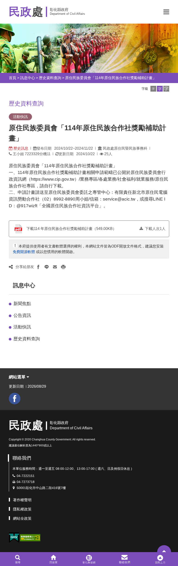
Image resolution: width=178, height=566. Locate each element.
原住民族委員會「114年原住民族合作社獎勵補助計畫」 (110, 78)
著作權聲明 (22, 500)
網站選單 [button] (18, 377)
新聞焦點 (22, 303)
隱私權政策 (22, 509)
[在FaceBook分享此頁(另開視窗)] (38, 267)
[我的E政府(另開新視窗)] (14, 537)
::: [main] (6, 102)
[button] (166, 12)
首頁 (12, 78)
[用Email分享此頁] (55, 267)
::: (4, 78)
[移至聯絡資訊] (124, 559)
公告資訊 (22, 315)
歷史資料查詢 (50, 78)
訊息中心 (27, 78)
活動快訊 (22, 327)
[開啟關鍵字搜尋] (17, 559)
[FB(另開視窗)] (14, 398)
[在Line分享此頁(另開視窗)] (46, 267)
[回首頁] (53, 559)
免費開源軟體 (24, 252)
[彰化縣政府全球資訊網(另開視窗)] (89, 559)
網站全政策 (22, 518)
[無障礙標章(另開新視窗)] (30, 537)
